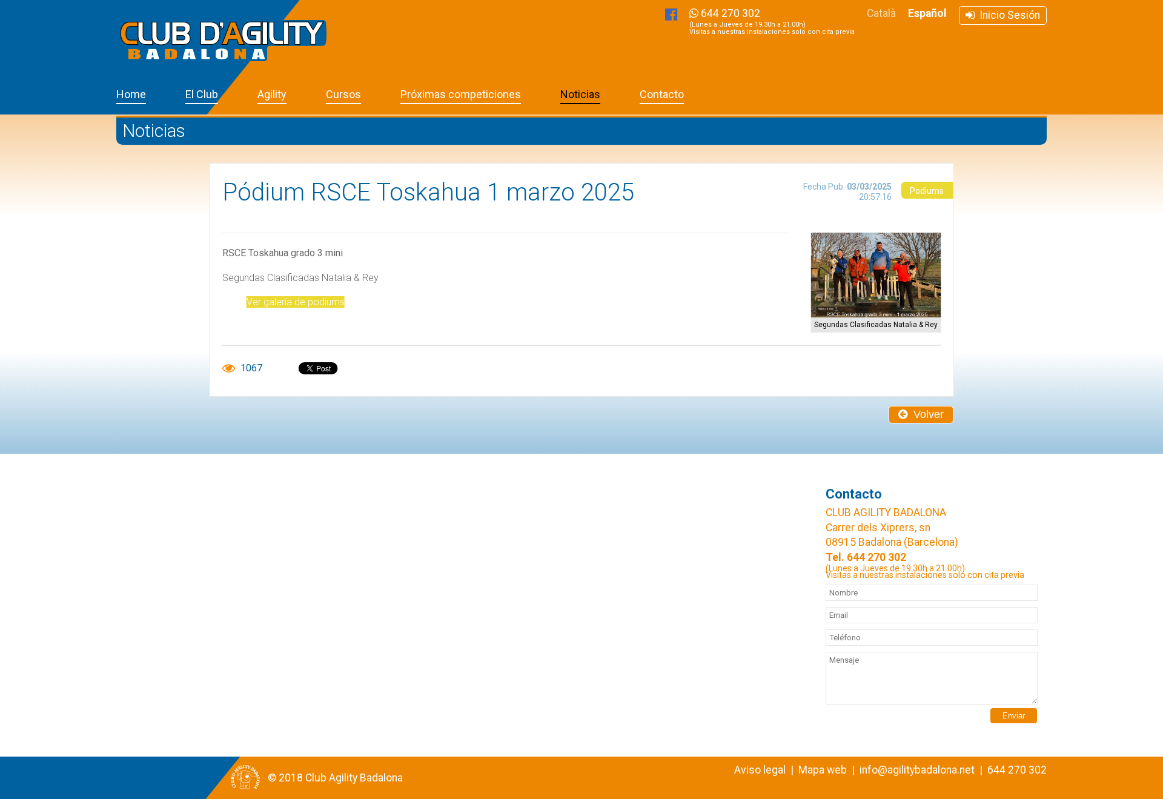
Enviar (1013, 715)
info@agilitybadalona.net (917, 770)
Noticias (580, 94)
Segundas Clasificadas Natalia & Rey (876, 324)
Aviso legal (760, 770)
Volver (925, 414)
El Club (201, 94)
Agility (272, 94)
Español (927, 13)
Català (881, 13)
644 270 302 (772, 21)
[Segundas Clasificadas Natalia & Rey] (875, 275)
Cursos (343, 94)
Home (131, 94)
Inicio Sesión (1007, 15)
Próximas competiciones (460, 94)
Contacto (662, 94)
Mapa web (822, 770)
